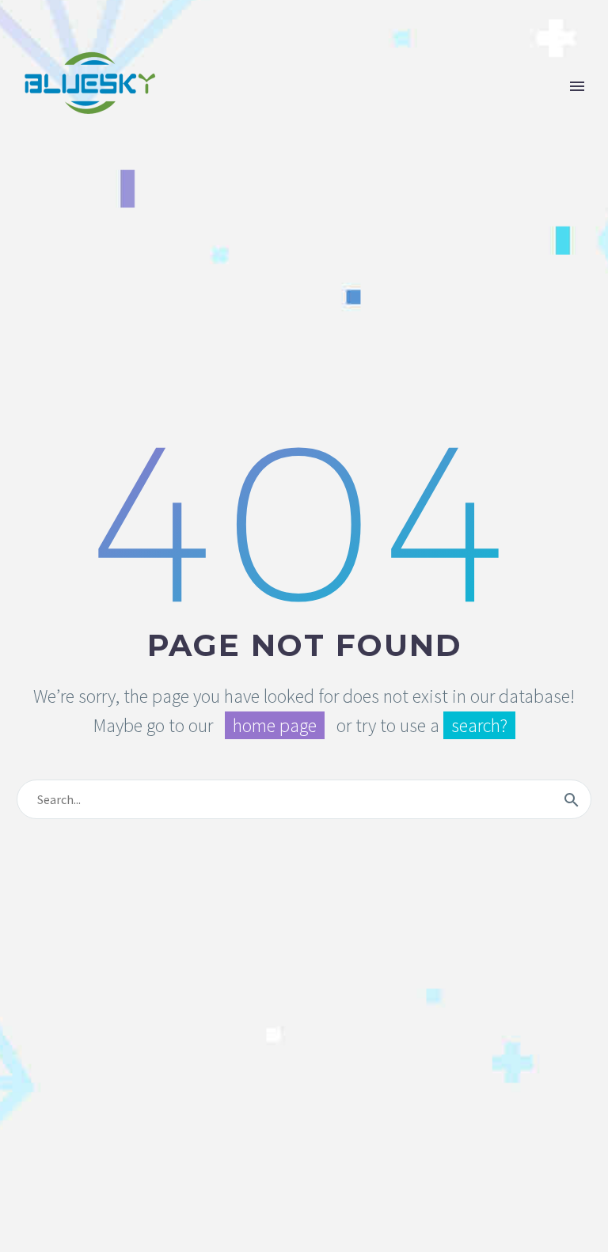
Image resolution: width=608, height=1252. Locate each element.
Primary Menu (577, 86)
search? (479, 725)
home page (275, 725)
